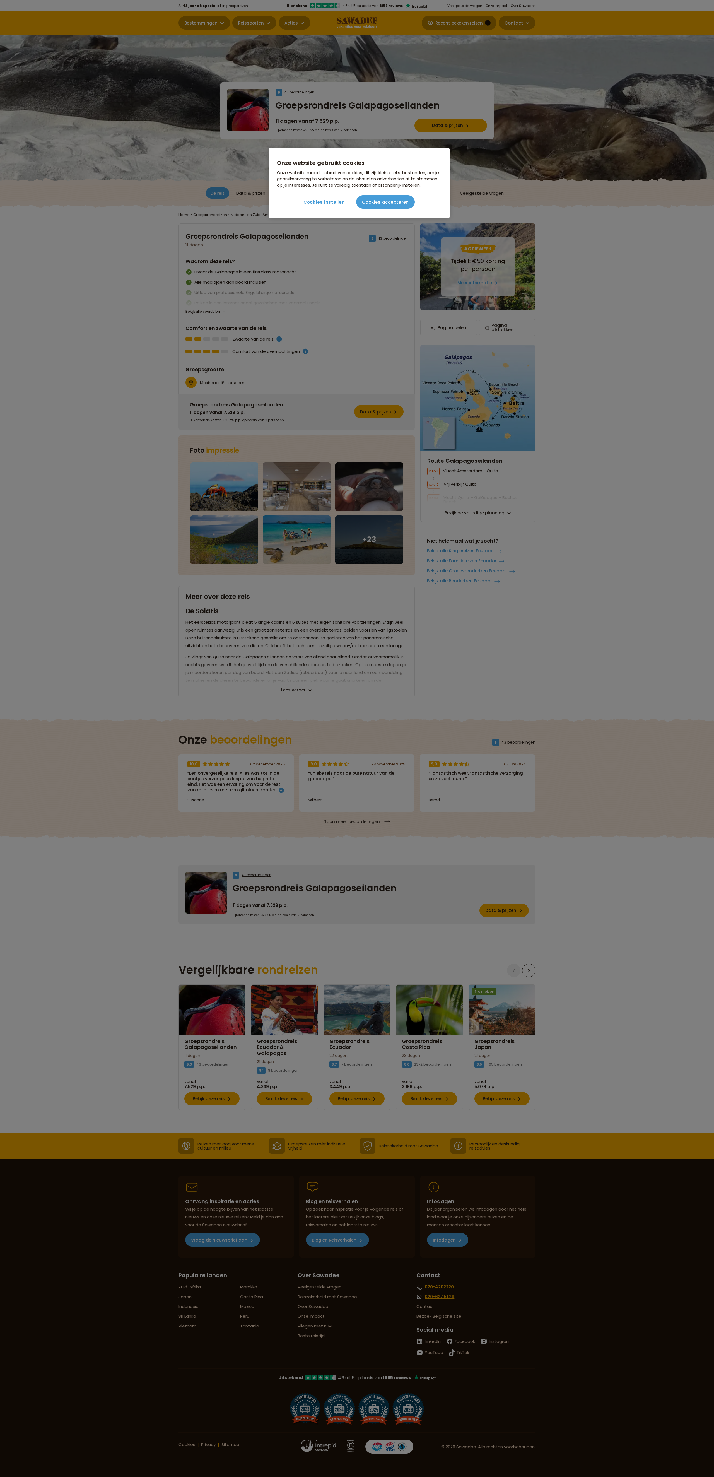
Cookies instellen (324, 202)
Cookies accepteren (385, 202)
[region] (359, 183)
